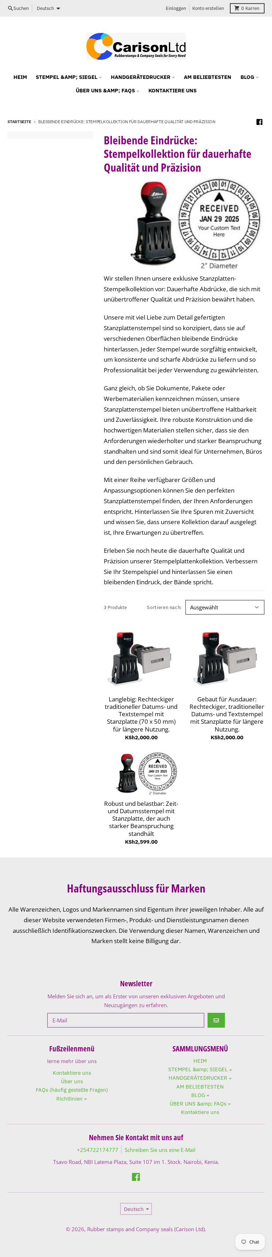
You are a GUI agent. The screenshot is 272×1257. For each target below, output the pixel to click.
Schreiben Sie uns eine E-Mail (160, 1149)
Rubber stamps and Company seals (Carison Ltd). (146, 1229)
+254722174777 (97, 1149)
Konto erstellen (208, 8)
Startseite (19, 121)
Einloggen (176, 8)
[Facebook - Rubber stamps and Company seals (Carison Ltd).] (260, 122)
